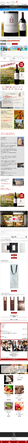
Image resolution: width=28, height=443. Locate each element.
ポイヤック (15, 230)
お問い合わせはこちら (14, 354)
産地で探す (7, 230)
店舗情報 (14, 434)
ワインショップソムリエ (3, 230)
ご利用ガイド (14, 433)
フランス (9, 230)
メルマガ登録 (14, 435)
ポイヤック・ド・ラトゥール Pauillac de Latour (21, 230)
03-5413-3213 (14, 353)
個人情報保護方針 (24, 338)
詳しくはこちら (25, 334)
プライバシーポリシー (14, 436)
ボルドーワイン (12, 230)
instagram (14, 372)
